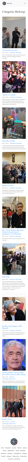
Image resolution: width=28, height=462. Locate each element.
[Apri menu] (25, 3)
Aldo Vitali (5, 277)
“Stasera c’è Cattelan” (9, 95)
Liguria (12, 376)
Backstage (18, 52)
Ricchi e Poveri (7, 419)
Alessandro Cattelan (8, 141)
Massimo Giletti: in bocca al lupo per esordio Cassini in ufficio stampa (14, 373)
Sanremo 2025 (12, 378)
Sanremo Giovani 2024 (9, 50)
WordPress (17, 459)
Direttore (13, 52)
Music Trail (9, 3)
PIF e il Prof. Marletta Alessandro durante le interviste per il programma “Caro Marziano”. (13, 232)
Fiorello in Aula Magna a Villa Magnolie (12, 327)
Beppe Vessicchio (8, 185)
